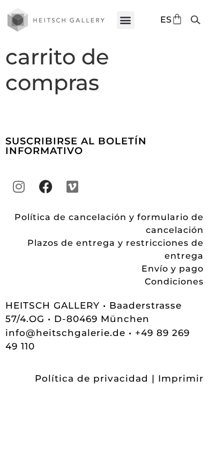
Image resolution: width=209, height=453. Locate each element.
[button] (126, 20)
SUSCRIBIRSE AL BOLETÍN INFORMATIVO (76, 146)
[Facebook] (45, 186)
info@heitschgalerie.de (67, 332)
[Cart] (177, 19)
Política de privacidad (91, 378)
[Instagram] (18, 186)
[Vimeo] (72, 186)
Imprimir (181, 378)
